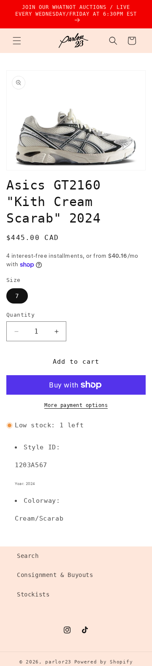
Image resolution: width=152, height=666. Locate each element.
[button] (17, 40)
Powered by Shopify (103, 662)
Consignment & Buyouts (55, 574)
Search (28, 555)
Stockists (33, 594)
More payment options (76, 405)
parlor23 (58, 662)
